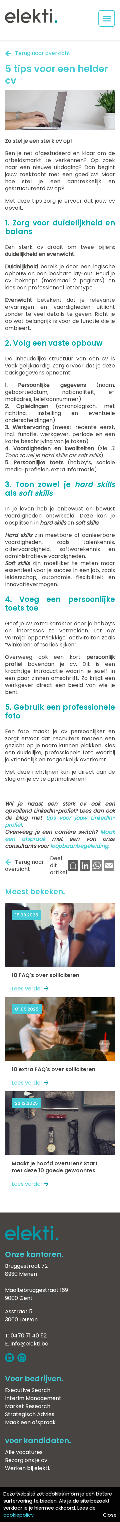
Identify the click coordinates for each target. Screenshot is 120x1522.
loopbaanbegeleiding (79, 846)
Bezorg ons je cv (26, 1460)
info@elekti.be (29, 1343)
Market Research (27, 1406)
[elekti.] (31, 17)
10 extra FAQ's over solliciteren (53, 1069)
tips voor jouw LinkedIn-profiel (60, 821)
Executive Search (27, 1390)
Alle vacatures (24, 1452)
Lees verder (27, 988)
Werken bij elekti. (27, 1468)
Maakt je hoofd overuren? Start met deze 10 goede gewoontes (55, 1167)
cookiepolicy (18, 1515)
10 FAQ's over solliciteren (45, 975)
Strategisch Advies (29, 1414)
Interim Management (33, 1398)
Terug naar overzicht (42, 53)
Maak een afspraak (30, 1422)
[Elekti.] (31, 1238)
